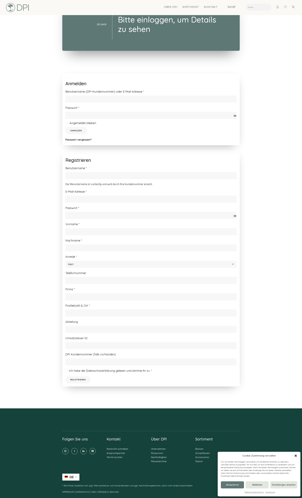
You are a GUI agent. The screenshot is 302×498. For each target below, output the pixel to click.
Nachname (73, 240)
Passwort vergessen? (78, 139)
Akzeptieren (232, 484)
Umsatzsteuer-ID (76, 338)
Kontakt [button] (211, 6)
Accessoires (202, 457)
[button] (295, 455)
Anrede (71, 257)
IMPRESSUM (68, 492)
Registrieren (78, 379)
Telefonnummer (75, 273)
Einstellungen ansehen (284, 484)
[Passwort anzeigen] (234, 115)
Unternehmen (158, 448)
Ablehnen (257, 484)
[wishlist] (287, 7)
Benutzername (76, 168)
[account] (279, 7)
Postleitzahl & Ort (77, 305)
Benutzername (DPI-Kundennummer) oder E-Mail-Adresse (104, 91)
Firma (70, 289)
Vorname (72, 224)
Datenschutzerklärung (254, 492)
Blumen (199, 448)
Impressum (270, 492)
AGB (93, 492)
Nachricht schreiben (117, 448)
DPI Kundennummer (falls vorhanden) (90, 354)
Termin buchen (114, 457)
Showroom (157, 453)
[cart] (293, 7)
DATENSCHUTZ (83, 492)
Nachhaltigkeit (158, 457)
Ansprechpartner (116, 453)
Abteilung (71, 322)
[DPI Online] (17, 7)
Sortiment (190, 6)
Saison (199, 461)
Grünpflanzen (202, 453)
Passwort (72, 108)
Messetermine (159, 461)
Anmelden (76, 130)
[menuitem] (171, 7)
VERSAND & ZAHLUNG (108, 492)
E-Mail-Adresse (76, 191)
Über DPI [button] (170, 6)
